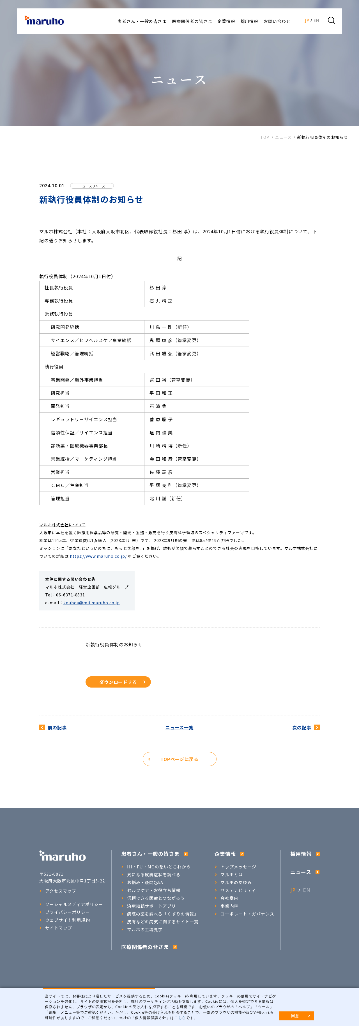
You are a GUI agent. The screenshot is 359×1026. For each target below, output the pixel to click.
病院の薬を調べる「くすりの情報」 (163, 913)
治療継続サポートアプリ (151, 906)
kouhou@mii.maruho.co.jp (91, 602)
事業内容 (229, 906)
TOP (264, 137)
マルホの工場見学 (145, 929)
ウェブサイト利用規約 (67, 920)
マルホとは (231, 874)
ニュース (283, 137)
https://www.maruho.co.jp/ (98, 556)
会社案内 (229, 898)
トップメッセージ (238, 866)
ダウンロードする (118, 682)
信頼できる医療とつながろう (156, 898)
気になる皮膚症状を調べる (154, 874)
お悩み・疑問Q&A (145, 882)
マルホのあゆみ (236, 882)
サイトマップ (58, 927)
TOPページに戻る (179, 759)
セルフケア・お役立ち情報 (154, 890)
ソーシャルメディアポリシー (74, 904)
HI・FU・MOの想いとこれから (159, 866)
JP (307, 20)
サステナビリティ (238, 890)
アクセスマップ (60, 890)
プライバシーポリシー (67, 912)
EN (316, 20)
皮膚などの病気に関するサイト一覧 (163, 921)
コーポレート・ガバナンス (247, 913)
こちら (180, 1017)
